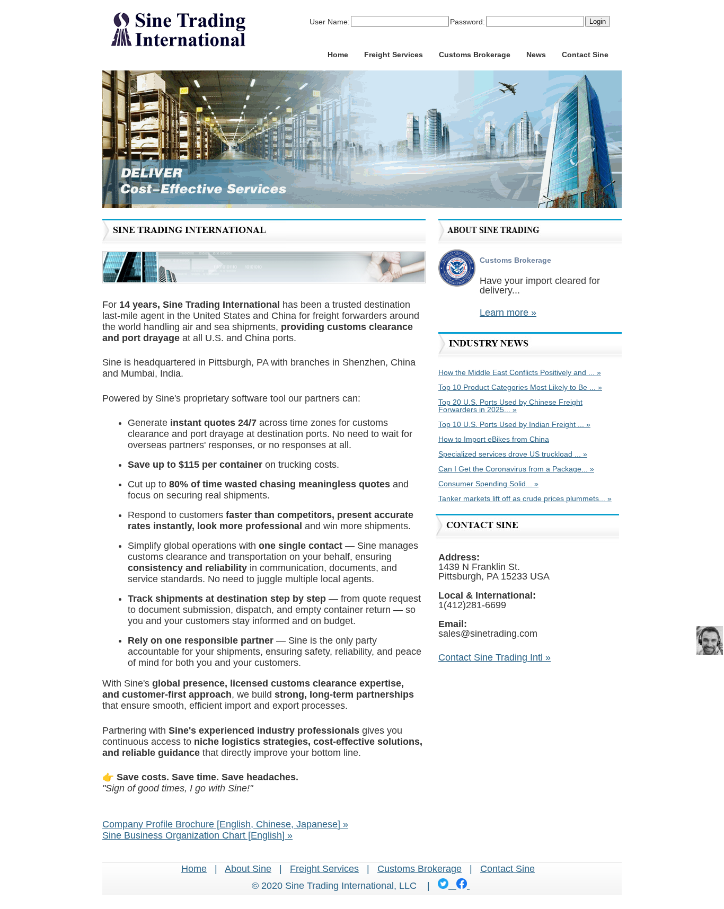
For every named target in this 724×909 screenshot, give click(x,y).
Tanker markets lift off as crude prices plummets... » (525, 498)
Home (338, 54)
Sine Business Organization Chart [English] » (197, 835)
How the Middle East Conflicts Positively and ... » (519, 372)
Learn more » (508, 312)
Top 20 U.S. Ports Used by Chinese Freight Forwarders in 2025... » (510, 406)
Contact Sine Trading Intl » (494, 657)
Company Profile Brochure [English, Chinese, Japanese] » (225, 824)
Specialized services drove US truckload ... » (512, 454)
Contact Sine (585, 54)
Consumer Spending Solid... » (488, 483)
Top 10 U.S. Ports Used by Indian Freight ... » (514, 424)
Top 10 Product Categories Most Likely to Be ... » (520, 387)
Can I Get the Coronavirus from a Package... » (516, 469)
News (536, 54)
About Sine (248, 868)
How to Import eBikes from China (493, 439)
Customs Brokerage (474, 54)
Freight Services (393, 54)
